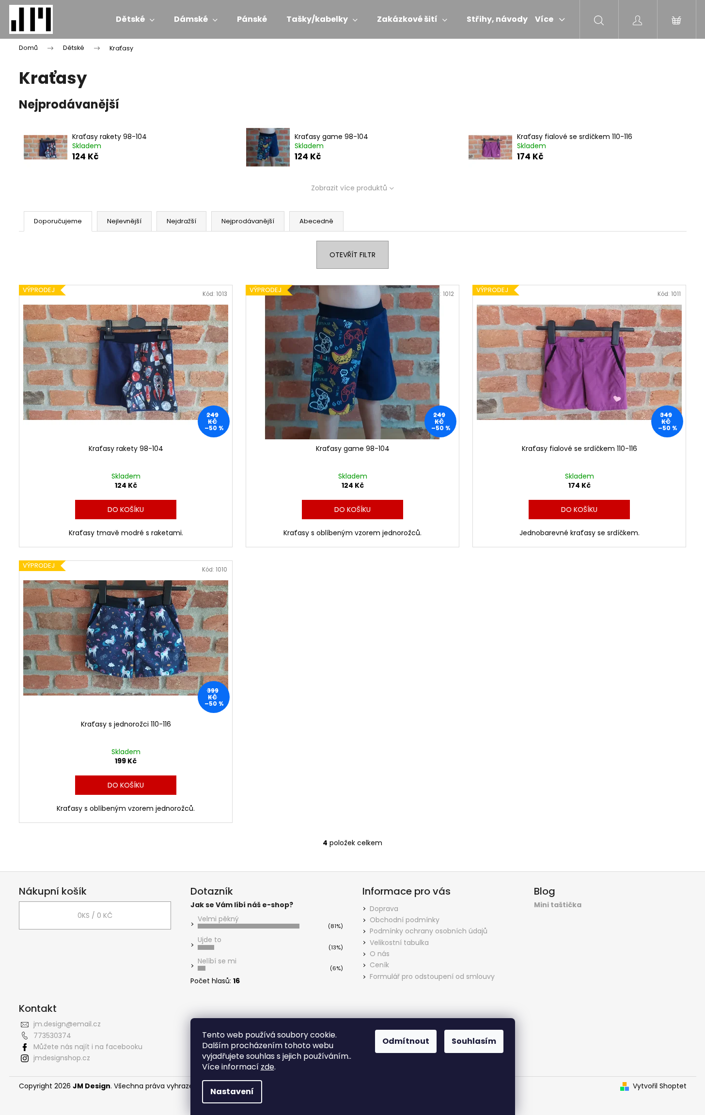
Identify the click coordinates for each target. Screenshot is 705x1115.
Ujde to (209, 940)
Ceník (379, 965)
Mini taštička (557, 905)
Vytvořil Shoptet (660, 1086)
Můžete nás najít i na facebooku (87, 1047)
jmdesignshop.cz (61, 1058)
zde (267, 1066)
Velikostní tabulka (399, 942)
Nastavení (232, 1091)
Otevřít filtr (352, 255)
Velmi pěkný (218, 919)
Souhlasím (474, 1041)
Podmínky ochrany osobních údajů (428, 931)
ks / (95, 915)
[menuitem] (135, 19)
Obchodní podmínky (404, 920)
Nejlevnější (124, 221)
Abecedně (316, 221)
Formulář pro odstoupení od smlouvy (432, 976)
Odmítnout (405, 1041)
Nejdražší (181, 221)
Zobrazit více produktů (349, 188)
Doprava (384, 909)
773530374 (52, 1035)
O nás (380, 954)
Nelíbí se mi (217, 961)
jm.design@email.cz (67, 1024)
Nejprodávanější (247, 221)
